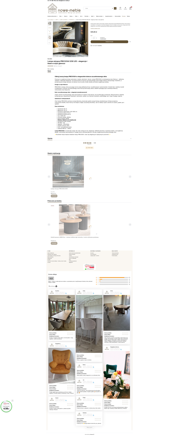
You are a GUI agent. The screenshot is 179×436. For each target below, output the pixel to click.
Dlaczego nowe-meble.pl (52, 254)
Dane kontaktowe (51, 253)
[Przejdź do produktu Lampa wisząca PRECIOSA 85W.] (68, 171)
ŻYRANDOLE (71, 19)
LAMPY (56, 19)
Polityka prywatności (73, 261)
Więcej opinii (89, 427)
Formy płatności (93, 254)
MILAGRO (50, 58)
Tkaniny (70, 255)
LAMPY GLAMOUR (63, 19)
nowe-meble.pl (50, 19)
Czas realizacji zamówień (73, 257)
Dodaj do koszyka (109, 41)
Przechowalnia (114, 255)
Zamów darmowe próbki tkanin (74, 253)
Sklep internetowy (89, 434)
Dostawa (92, 253)
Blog (70, 259)
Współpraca (50, 258)
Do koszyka (54, 195)
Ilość (91, 35)
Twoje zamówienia (115, 253)
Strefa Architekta (72, 254)
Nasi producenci (50, 257)
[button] (115, 8)
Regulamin (71, 262)
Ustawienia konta (115, 254)
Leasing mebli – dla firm (94, 255)
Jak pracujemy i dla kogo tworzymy (54, 255)
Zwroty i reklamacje (72, 258)
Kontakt (49, 259)
